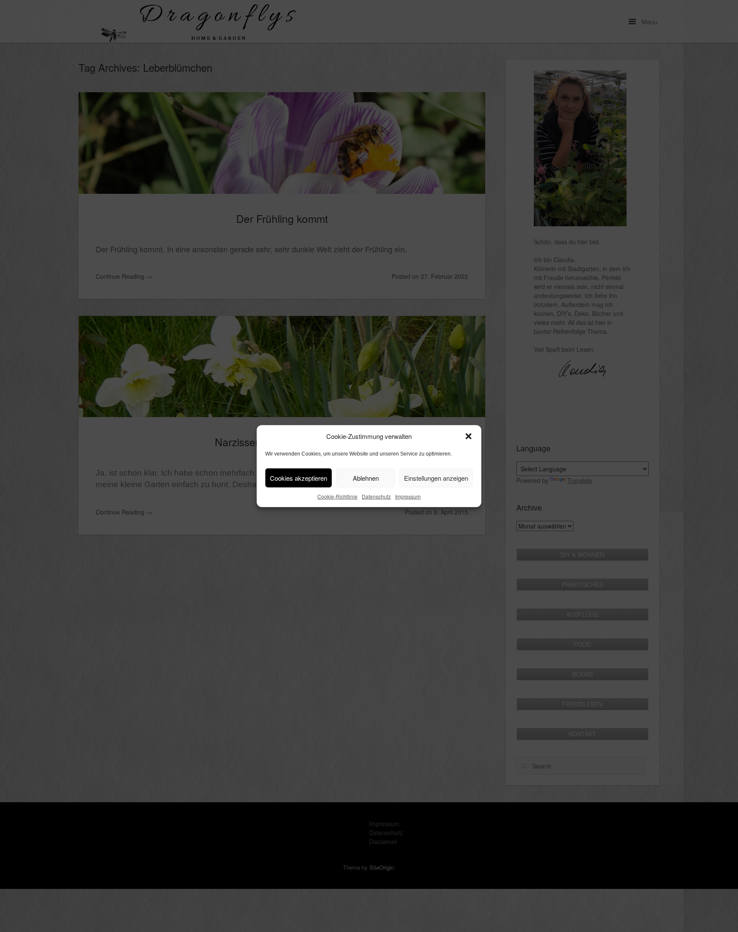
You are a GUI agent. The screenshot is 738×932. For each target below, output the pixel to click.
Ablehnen (366, 477)
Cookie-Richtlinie (337, 496)
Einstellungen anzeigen (436, 477)
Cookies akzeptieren (298, 477)
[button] (468, 436)
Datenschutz (376, 496)
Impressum (408, 496)
